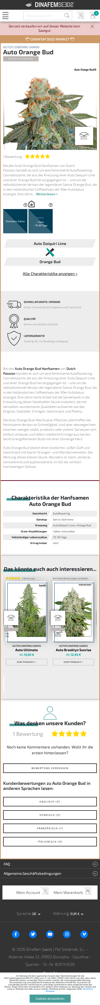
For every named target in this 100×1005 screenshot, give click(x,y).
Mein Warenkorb (92, 16)
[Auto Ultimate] (26, 611)
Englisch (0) (50, 801)
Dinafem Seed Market (50, 39)
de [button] (34, 914)
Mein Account (80, 16)
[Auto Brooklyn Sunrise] (72, 611)
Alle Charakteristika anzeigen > (50, 273)
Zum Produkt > (27, 662)
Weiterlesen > (47, 194)
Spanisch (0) (50, 814)
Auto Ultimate (26, 650)
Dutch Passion (20, 58)
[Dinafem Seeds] (50, 4)
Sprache (24, 913)
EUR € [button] (75, 914)
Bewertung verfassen (50, 768)
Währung (61, 913)
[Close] (92, 27)
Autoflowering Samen (21, 47)
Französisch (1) (50, 828)
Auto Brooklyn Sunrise (73, 650)
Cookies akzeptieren (50, 998)
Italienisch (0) (50, 841)
